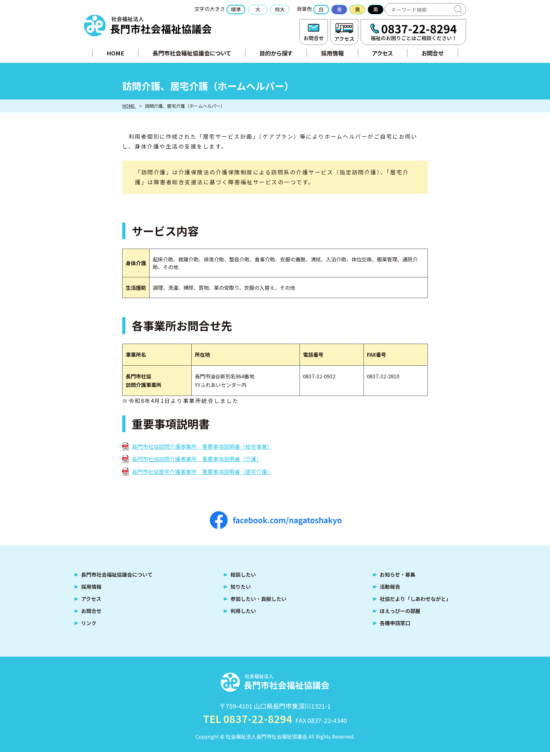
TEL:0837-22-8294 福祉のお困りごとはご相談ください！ (413, 32)
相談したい (243, 574)
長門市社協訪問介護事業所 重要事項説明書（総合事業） (202, 446)
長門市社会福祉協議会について (191, 53)
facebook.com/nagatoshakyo (276, 520)
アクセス (344, 32)
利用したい (243, 611)
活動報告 (390, 586)
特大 (280, 9)
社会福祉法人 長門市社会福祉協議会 (148, 25)
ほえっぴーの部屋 (400, 611)
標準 (236, 9)
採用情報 (332, 53)
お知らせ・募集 (397, 574)
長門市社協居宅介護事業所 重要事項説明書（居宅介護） (202, 472)
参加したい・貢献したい (258, 598)
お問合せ (314, 32)
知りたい (240, 586)
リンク (88, 623)
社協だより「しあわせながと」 (415, 598)
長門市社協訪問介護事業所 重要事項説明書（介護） (197, 459)
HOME (115, 53)
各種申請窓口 (395, 623)
